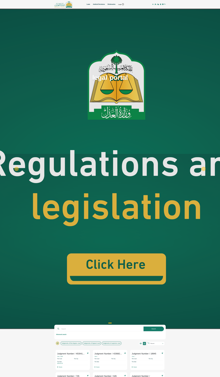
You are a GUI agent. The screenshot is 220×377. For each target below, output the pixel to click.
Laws (88, 4)
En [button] (165, 4)
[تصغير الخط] (153, 4)
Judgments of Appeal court (92, 343)
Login (120, 4)
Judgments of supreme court (111, 343)
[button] (16, 169)
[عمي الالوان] (161, 4)
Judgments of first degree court (71, 343)
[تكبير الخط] (156, 4)
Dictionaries (111, 4)
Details (60, 367)
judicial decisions (99, 4)
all (57, 343)
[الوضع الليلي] (158, 4)
